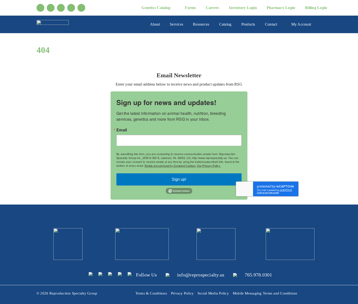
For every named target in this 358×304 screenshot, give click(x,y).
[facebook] (40, 8)
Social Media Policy (213, 293)
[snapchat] (81, 8)
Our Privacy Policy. (209, 165)
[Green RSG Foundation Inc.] (142, 230)
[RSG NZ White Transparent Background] (290, 230)
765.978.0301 (258, 274)
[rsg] (53, 22)
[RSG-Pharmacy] (216, 230)
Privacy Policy (182, 293)
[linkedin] (71, 8)
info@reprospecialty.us (200, 274)
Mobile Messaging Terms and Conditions (265, 293)
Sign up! (179, 179)
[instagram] (61, 8)
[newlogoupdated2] (68, 230)
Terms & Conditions (151, 293)
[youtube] (51, 8)
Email (121, 130)
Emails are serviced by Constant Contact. (170, 165)
